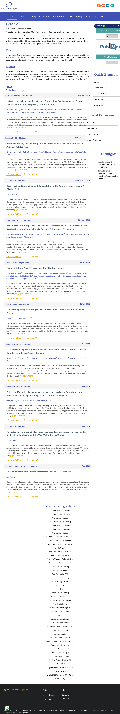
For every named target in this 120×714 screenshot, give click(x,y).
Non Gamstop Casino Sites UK (60, 552)
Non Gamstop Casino (60, 518)
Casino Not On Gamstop (60, 567)
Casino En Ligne (60, 585)
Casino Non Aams (60, 570)
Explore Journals (41, 16)
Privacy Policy (48, 695)
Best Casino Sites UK (60, 574)
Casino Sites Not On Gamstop (60, 540)
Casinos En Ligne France (60, 619)
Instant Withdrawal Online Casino (60, 559)
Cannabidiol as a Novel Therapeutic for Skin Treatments (35, 268)
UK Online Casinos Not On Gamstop (60, 537)
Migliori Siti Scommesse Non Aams (60, 668)
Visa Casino (60, 615)
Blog (103, 16)
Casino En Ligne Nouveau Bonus (60, 626)
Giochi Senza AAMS (60, 671)
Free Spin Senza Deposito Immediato (60, 641)
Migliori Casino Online (60, 611)
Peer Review (92, 128)
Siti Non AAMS (60, 664)
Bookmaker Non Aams (60, 645)
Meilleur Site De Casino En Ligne (60, 649)
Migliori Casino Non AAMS (60, 660)
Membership (76, 16)
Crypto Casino (60, 548)
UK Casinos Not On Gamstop (60, 522)
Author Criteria (93, 134)
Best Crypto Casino (60, 604)
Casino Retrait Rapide (60, 630)
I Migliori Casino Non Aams (60, 596)
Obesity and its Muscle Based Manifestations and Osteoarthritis (38, 471)
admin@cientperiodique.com (17, 690)
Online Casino (60, 589)
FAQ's (44, 690)
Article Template (100, 94)
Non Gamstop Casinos (60, 582)
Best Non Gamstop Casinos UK (60, 544)
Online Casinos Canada (60, 555)
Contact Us (92, 16)
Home (12, 16)
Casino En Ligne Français (60, 623)
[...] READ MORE (19, 127)
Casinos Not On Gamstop (60, 510)
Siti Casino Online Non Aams (60, 514)
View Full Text (15, 132)
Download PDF (32, 132)
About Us (24, 16)
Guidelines (59, 16)
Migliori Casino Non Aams (60, 638)
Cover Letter (98, 88)
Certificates (91, 123)
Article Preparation (94, 140)
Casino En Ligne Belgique (60, 608)
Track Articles (99, 105)
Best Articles (98, 99)
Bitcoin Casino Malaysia (60, 653)
